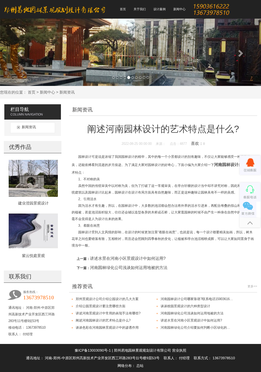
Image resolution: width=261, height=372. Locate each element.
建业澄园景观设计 (33, 203)
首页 (31, 92)
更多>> (252, 286)
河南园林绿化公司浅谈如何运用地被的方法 (128, 267)
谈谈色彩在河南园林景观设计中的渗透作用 (107, 327)
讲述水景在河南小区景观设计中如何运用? (128, 258)
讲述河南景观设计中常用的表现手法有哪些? (108, 313)
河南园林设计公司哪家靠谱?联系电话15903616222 (197, 299)
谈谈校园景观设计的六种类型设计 (185, 306)
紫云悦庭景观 (33, 255)
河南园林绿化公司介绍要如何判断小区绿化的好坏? (197, 327)
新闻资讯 (67, 92)
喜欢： (198, 143)
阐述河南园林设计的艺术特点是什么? (103, 320)
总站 (139, 366)
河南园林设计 (226, 164)
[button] (19, 52)
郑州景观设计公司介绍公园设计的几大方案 (107, 299)
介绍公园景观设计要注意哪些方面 (100, 306)
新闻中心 (47, 92)
